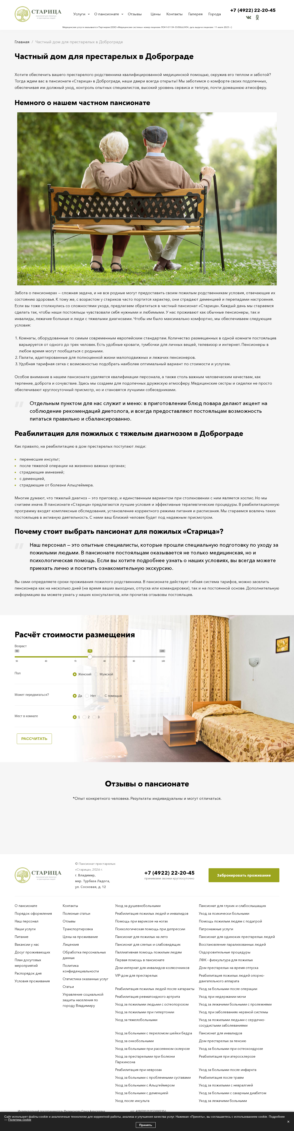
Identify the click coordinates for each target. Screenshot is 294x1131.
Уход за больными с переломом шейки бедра (153, 1033)
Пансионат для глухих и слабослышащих (232, 906)
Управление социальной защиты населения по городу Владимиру (83, 1000)
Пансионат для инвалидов (220, 1033)
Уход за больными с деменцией (141, 1093)
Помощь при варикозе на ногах (141, 921)
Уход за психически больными (224, 913)
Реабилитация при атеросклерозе (227, 1056)
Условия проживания (32, 981)
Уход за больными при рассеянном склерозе (152, 1048)
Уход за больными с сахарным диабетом (232, 1093)
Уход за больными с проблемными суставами (153, 1077)
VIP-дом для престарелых (136, 975)
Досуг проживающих (32, 952)
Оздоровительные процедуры (224, 952)
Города (214, 14)
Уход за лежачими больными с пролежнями (235, 1004)
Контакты (174, 14)
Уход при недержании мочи (222, 996)
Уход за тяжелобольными (136, 1020)
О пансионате (106, 14)
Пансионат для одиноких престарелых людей (237, 937)
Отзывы (135, 14)
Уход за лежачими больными (223, 1101)
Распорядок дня (28, 973)
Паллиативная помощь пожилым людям (148, 952)
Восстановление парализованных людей (232, 944)
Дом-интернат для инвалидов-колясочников (152, 967)
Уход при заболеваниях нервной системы (233, 1012)
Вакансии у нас (27, 944)
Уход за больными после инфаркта (227, 1070)
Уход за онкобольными (134, 1041)
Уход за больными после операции (228, 989)
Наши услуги (25, 929)
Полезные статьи (76, 913)
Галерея (195, 14)
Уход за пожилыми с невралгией (226, 1085)
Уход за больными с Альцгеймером (145, 1085)
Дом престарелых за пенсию (222, 1041)
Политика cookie (19, 1119)
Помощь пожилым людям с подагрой (230, 921)
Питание (21, 937)
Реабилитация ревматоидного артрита (147, 996)
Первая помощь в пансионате (139, 960)
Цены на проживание (80, 937)
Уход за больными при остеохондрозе (231, 1048)
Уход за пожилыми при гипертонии (144, 1012)
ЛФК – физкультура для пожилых (226, 960)
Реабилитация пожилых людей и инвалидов (151, 913)
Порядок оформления (33, 913)
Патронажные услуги (216, 929)
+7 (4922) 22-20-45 (253, 10)
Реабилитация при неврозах (138, 1070)
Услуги (79, 14)
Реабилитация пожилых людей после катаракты (154, 989)
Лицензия (71, 944)
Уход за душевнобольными (138, 906)
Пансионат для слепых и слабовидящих (148, 944)
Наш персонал (26, 921)
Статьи (68, 986)
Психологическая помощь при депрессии (150, 929)
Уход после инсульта (132, 1101)
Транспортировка (78, 929)
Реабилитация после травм (221, 1077)
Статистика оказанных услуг (85, 979)
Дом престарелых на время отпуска (228, 967)
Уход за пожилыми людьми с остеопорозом (152, 1004)
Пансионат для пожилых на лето (141, 937)
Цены (156, 14)
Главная (22, 42)
